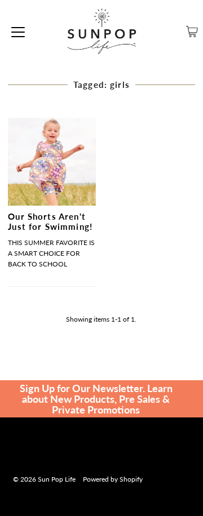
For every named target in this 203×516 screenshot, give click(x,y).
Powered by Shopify (113, 479)
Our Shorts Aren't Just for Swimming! (50, 221)
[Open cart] (192, 31)
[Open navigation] (18, 31)
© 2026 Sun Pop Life (44, 479)
